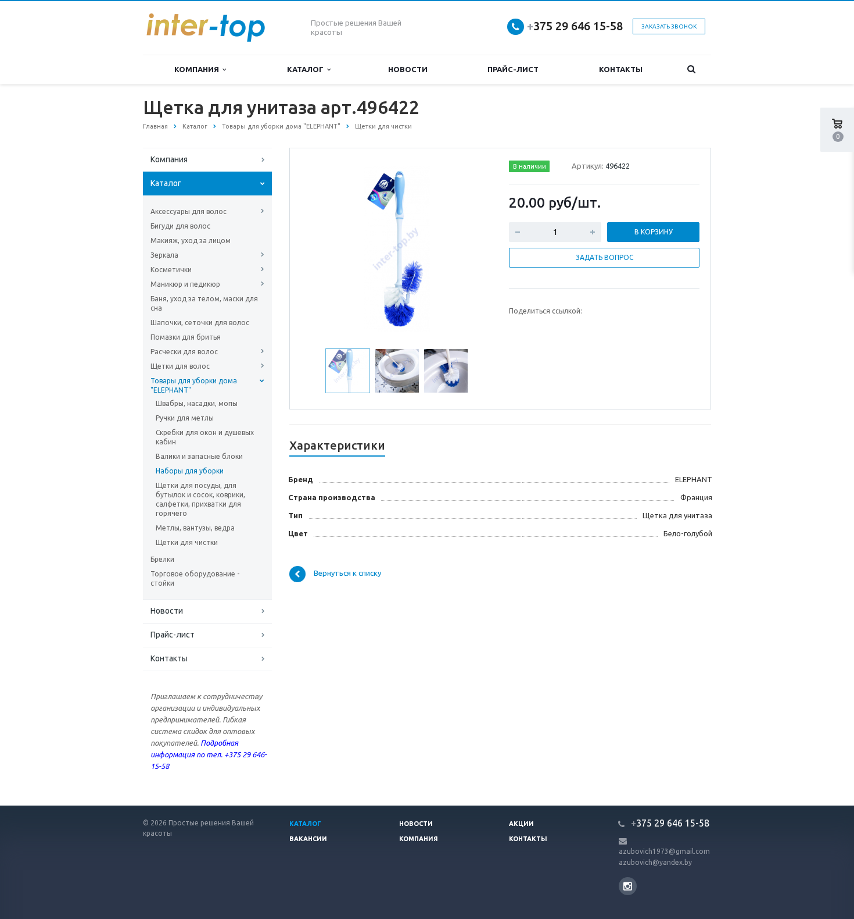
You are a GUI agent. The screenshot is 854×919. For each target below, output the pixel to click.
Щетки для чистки (187, 542)
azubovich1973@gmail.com (664, 851)
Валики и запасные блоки (199, 456)
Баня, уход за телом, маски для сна (204, 303)
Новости (408, 69)
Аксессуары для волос (188, 211)
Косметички (171, 269)
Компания (198, 69)
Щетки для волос (180, 366)
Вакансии (308, 838)
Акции (521, 823)
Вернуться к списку (347, 573)
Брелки (162, 559)
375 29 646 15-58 (575, 26)
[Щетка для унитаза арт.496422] (397, 248)
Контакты (621, 69)
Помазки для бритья (185, 337)
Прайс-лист (513, 69)
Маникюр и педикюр (185, 284)
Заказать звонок (669, 26)
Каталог (307, 69)
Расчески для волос (184, 351)
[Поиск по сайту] (691, 69)
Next (471, 247)
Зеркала (164, 255)
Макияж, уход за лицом (190, 240)
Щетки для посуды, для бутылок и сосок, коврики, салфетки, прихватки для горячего (200, 499)
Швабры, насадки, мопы (197, 403)
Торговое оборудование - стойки (194, 578)
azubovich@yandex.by (655, 862)
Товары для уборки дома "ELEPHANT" (193, 385)
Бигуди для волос (180, 226)
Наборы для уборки (190, 471)
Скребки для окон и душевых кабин (205, 437)
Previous (323, 247)
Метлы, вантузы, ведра (195, 528)
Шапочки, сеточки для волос (199, 322)
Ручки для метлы (185, 418)
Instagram (628, 886)
